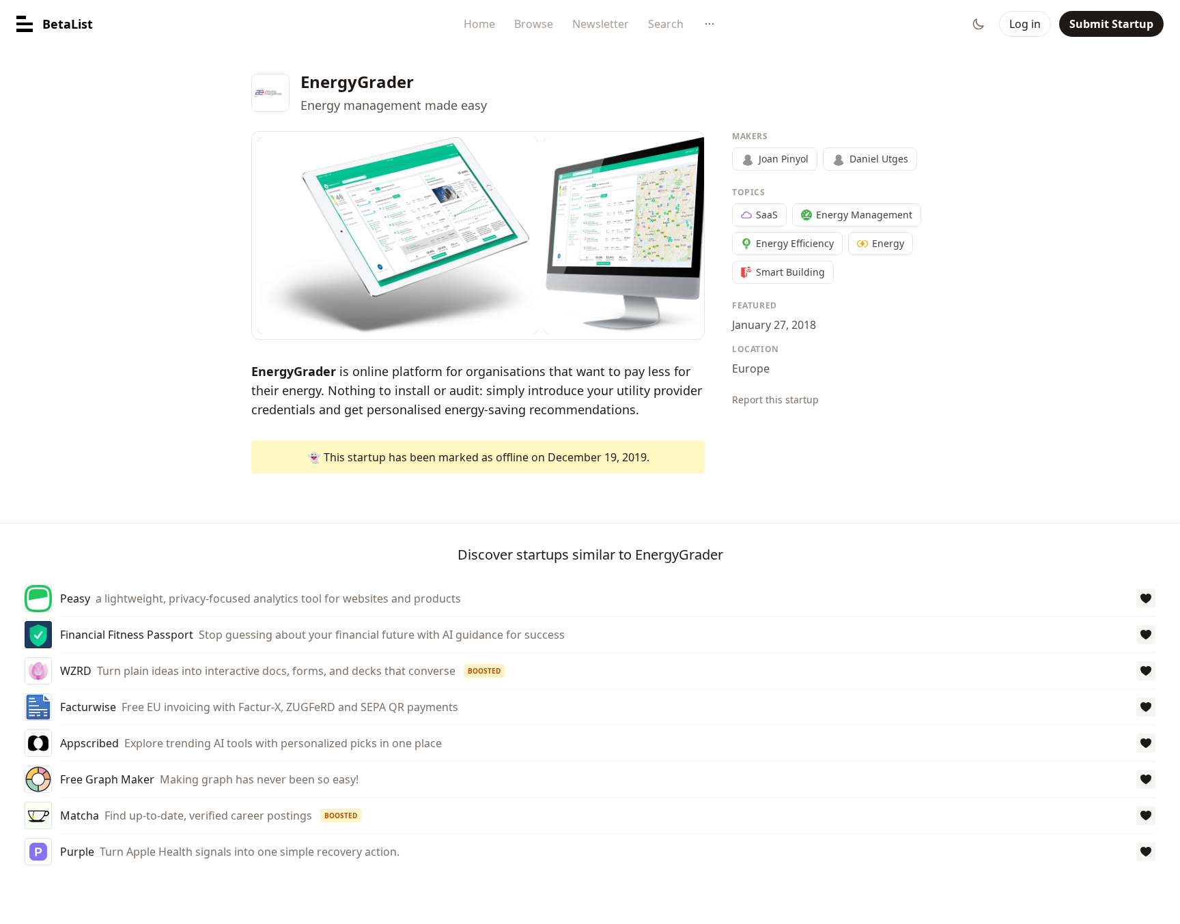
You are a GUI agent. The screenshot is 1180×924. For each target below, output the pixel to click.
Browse (533, 23)
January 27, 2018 (774, 324)
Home (479, 23)
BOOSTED (484, 671)
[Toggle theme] (978, 24)
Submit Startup (1111, 23)
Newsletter (600, 23)
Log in (1025, 23)
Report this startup (775, 399)
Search (666, 23)
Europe (751, 368)
